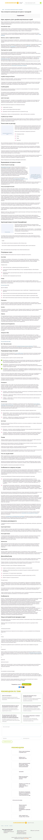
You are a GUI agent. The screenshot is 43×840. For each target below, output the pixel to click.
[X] (23, 687)
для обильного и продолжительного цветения (15, 516)
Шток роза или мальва (17, 800)
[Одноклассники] (20, 687)
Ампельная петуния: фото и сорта (7, 134)
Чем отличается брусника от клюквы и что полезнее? (31, 716)
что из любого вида (19, 353)
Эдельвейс (21, 771)
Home (3, 9)
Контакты (10, 825)
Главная (2, 825)
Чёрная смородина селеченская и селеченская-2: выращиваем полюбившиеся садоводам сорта (24, 808)
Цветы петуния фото (6, 695)
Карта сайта (6, 825)
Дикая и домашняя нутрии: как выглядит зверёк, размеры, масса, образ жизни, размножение (24, 765)
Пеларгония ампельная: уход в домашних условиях (29, 696)
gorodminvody (11, 3)
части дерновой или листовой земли (20, 178)
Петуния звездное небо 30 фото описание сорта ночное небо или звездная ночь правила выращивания (10, 716)
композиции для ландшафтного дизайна (30, 512)
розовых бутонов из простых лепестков (25, 346)
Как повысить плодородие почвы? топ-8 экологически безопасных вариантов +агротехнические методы (24, 793)
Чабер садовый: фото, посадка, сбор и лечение (24, 816)
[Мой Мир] (22, 687)
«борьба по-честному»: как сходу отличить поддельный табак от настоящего (24, 785)
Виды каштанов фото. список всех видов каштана (23, 777)
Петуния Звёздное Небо (6, 341)
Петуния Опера (4, 285)
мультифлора (13, 46)
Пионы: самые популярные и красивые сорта (24, 752)
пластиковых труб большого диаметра (19, 65)
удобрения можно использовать (35, 652)
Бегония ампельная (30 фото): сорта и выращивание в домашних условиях (10, 706)
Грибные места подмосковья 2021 (23, 758)
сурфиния (28, 45)
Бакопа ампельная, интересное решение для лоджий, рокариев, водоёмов (32, 706)
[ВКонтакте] (19, 687)
